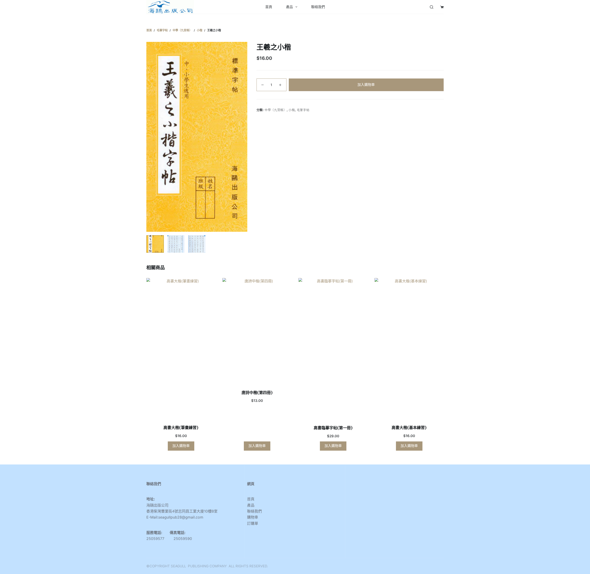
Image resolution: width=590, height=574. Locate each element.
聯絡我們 (318, 7)
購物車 (252, 517)
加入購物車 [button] (181, 446)
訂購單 (252, 523)
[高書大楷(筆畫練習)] (180, 348)
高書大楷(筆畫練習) (180, 427)
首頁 (268, 7)
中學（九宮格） (276, 110)
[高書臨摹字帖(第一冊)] (333, 348)
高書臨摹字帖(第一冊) (333, 427)
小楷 (292, 110)
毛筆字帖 (303, 110)
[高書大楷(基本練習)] (409, 348)
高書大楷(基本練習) (409, 427)
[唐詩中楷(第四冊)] (257, 331)
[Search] (431, 7)
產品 (289, 7)
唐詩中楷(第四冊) (257, 392)
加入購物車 (366, 84)
